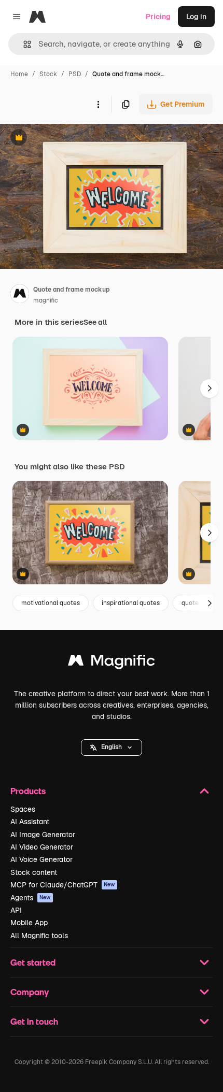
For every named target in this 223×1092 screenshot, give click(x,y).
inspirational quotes (131, 603)
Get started (32, 962)
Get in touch (34, 1021)
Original (66, 138)
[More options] (98, 104)
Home (19, 74)
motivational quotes (50, 603)
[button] (111, 747)
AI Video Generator (41, 847)
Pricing (158, 16)
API (16, 910)
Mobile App (29, 922)
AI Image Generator (42, 834)
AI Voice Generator (41, 859)
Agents (30, 897)
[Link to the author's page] (19, 295)
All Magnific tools (39, 935)
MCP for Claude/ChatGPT (62, 884)
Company (29, 991)
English (111, 747)
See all (95, 322)
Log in (196, 16)
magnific (45, 300)
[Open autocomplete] (23, 44)
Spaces (22, 809)
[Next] (209, 388)
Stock (48, 74)
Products (28, 790)
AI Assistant (29, 821)
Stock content (33, 872)
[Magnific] (111, 663)
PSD (74, 74)
